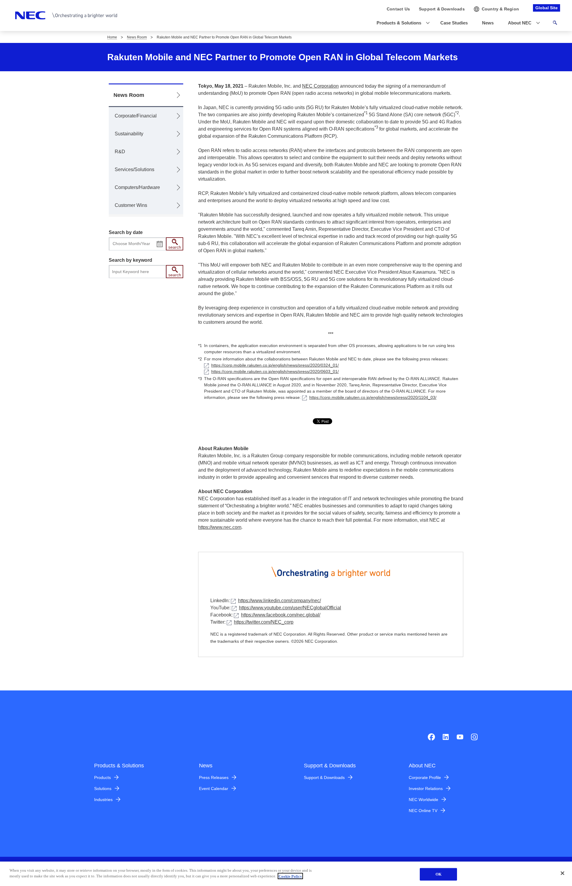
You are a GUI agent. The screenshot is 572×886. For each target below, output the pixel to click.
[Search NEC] (555, 23)
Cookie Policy (290, 876)
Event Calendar (213, 788)
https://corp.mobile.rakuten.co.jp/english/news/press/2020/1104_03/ (372, 397)
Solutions (102, 788)
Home (112, 37)
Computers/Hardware (137, 187)
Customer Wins (131, 205)
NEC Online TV (423, 810)
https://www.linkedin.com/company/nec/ (279, 600)
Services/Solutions (134, 169)
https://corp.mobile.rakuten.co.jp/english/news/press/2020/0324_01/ (275, 365)
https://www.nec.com (219, 527)
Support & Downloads (324, 777)
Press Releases (214, 777)
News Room (137, 37)
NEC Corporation (320, 86)
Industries (103, 799)
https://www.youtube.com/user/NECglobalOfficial (290, 607)
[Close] (562, 873)
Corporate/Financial (136, 115)
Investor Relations (426, 788)
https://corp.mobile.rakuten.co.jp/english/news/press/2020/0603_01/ (275, 371)
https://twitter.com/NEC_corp (263, 622)
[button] (401, 23)
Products (102, 777)
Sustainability (129, 133)
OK (439, 874)
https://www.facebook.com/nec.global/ (280, 614)
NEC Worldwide (423, 799)
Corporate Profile (425, 777)
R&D (120, 151)
